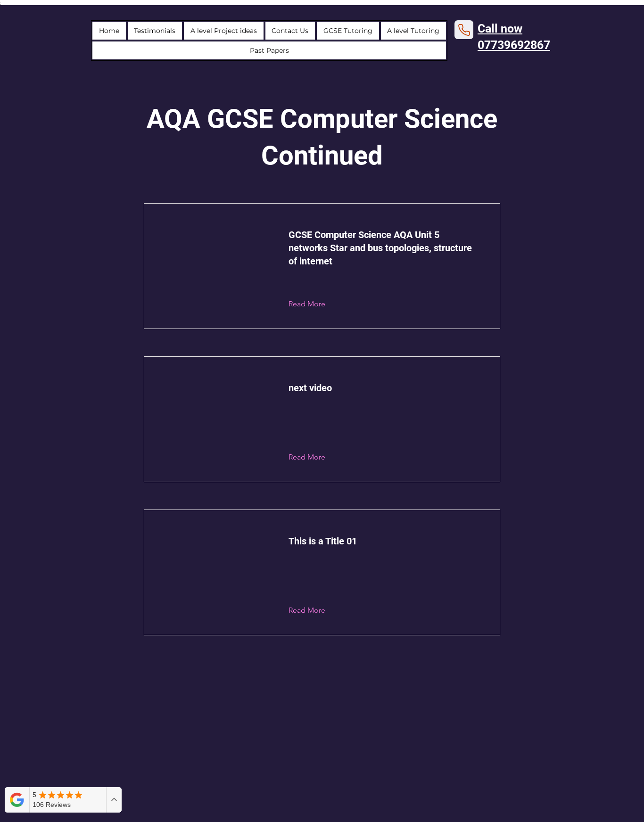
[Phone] (463, 29)
